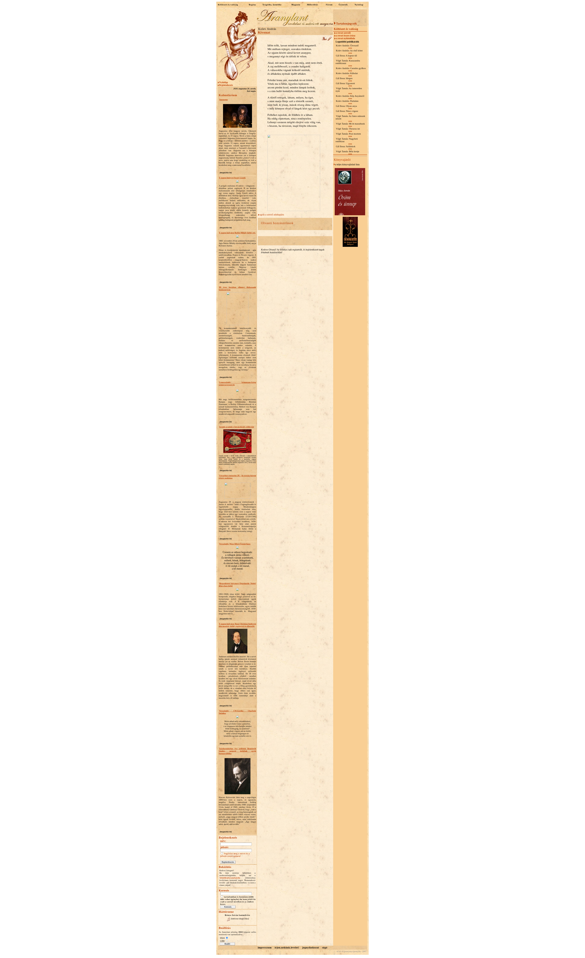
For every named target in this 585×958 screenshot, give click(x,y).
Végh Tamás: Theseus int (348, 129)
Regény (252, 5)
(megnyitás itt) (226, 172)
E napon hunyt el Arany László (232, 178)
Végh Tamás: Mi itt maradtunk (350, 123)
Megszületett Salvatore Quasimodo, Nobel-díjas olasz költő (237, 584)
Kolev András (267, 28)
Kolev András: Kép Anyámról (350, 96)
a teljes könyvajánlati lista (347, 164)
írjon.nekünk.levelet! (287, 947)
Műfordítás (312, 5)
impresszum (265, 947)
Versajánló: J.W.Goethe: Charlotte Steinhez (237, 712)
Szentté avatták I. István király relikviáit (236, 427)
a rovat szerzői (343, 33)
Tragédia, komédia (271, 5)
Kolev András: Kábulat (347, 73)
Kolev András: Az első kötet (349, 50)
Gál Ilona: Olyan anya (346, 106)
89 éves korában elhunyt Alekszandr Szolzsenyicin (237, 288)
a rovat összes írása (345, 35)
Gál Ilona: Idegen (344, 78)
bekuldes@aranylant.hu (230, 878)
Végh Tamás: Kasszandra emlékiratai (348, 61)
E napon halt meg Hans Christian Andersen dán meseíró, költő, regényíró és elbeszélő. (237, 625)
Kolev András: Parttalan (347, 101)
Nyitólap (359, 5)
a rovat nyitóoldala (345, 38)
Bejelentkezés (226, 85)
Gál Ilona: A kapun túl (346, 55)
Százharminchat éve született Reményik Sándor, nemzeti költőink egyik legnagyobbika (237, 751)
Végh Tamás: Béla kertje (347, 151)
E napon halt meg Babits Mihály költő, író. (237, 233)
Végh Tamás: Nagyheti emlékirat (347, 140)
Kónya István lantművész (237, 915)
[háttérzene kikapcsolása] (240, 919)
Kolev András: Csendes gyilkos (351, 68)
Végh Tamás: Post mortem (348, 134)
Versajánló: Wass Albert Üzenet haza (234, 544)
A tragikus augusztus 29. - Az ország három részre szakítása (237, 476)
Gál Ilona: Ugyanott (345, 83)
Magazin (295, 5)
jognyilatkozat (310, 947)
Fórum (329, 5)
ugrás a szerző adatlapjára (271, 214)
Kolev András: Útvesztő (347, 45)
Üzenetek (343, 5)
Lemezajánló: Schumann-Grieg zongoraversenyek (237, 383)
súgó (324, 947)
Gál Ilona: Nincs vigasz (347, 111)
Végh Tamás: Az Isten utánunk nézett (350, 117)
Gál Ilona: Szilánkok (345, 146)
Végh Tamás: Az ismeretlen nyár (349, 89)
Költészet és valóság (228, 5)
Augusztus (223, 99)
